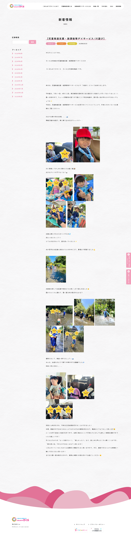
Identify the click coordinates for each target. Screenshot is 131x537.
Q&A (111, 6)
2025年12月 (19, 85)
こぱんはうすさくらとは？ (51, 6)
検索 (32, 42)
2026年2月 (19, 77)
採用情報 (118, 6)
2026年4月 (19, 69)
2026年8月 (19, 53)
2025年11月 (19, 89)
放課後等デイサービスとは (83, 6)
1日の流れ (105, 6)
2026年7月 (19, 57)
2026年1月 (18, 81)
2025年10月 (19, 93)
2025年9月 (19, 96)
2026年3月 (19, 73)
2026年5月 (19, 65)
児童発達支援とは (66, 6)
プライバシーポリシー (97, 524)
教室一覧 (96, 6)
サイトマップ (80, 524)
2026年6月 (19, 61)
